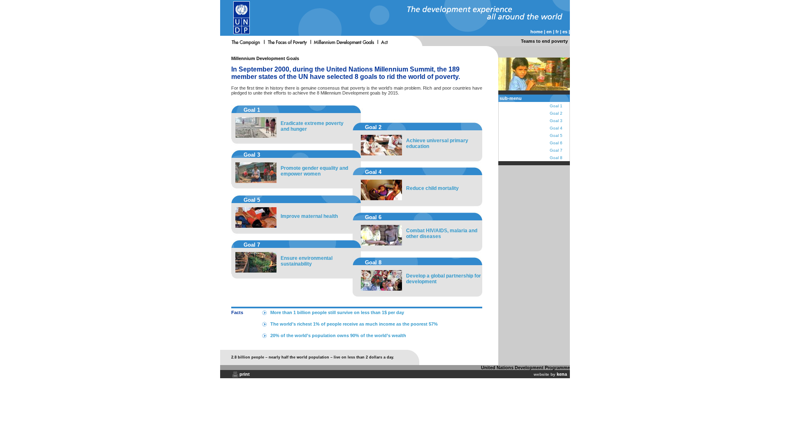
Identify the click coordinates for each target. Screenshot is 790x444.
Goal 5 (556, 135)
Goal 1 (556, 106)
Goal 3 (556, 120)
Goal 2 (556, 113)
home (536, 31)
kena (562, 374)
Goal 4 (556, 128)
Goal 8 (556, 157)
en (549, 31)
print (244, 374)
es (564, 31)
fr (557, 31)
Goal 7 (556, 150)
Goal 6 (556, 143)
